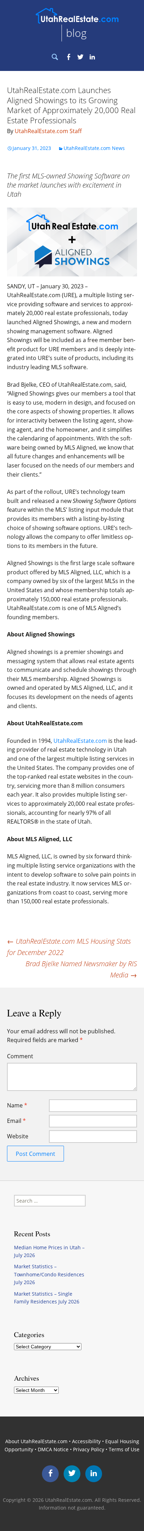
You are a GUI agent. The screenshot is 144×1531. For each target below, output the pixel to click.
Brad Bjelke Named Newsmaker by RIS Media (81, 969)
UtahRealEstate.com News (94, 148)
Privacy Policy (88, 1449)
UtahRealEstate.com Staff (48, 131)
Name (17, 1105)
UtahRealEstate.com (80, 741)
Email (16, 1121)
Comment (20, 1056)
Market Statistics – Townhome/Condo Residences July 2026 (49, 1274)
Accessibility (86, 1441)
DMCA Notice (53, 1449)
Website (17, 1136)
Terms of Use (124, 1449)
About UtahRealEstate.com (36, 1441)
